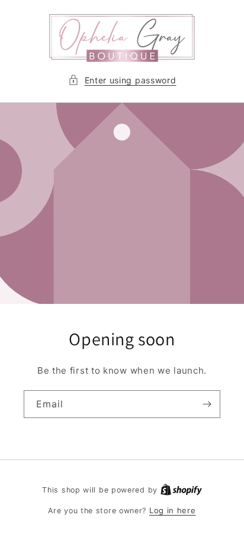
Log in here (172, 510)
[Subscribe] (207, 404)
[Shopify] (181, 489)
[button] (122, 80)
